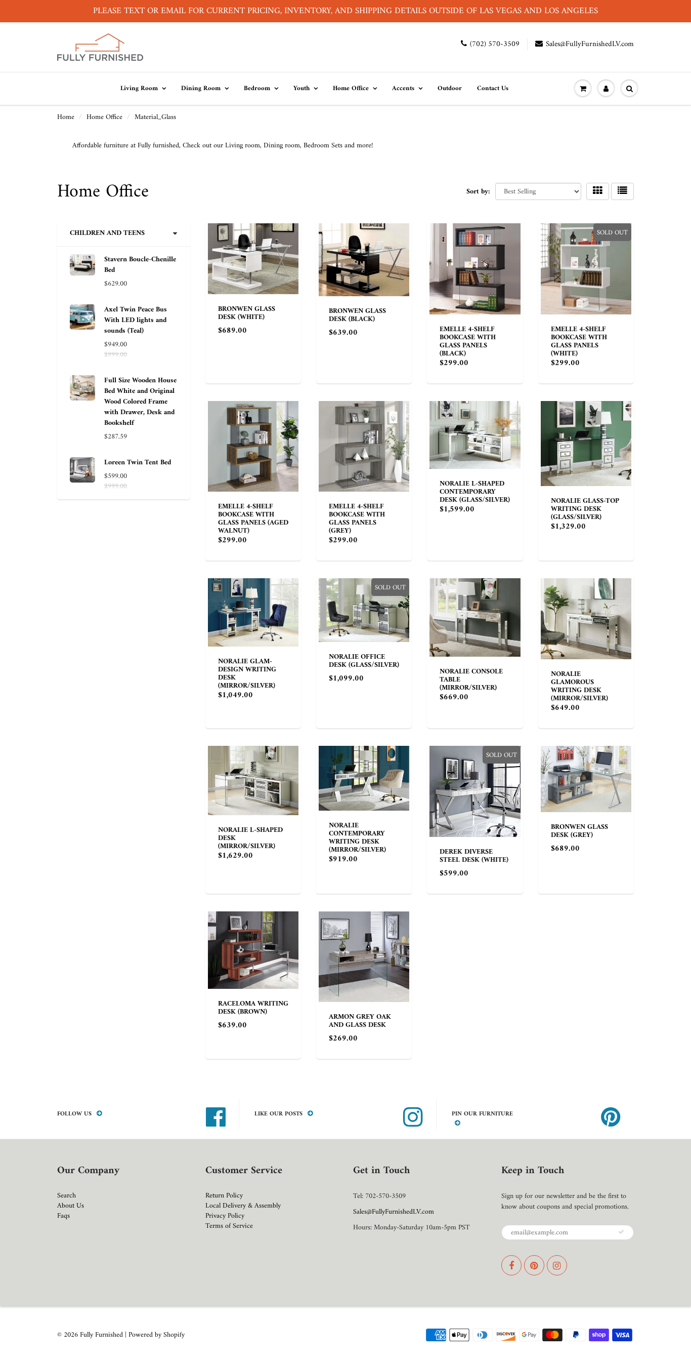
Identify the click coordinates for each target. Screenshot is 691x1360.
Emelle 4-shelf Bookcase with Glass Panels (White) (579, 341)
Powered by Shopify (156, 1335)
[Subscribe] (621, 1232)
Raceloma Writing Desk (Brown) (253, 1007)
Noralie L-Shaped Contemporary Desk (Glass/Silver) (475, 491)
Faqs (63, 1216)
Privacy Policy (224, 1216)
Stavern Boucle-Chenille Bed (140, 264)
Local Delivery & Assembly (243, 1205)
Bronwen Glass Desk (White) (246, 313)
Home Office (351, 88)
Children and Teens (107, 233)
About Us (70, 1205)
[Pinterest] (534, 1265)
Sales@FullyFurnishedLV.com (590, 44)
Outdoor (450, 88)
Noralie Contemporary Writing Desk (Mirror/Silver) (357, 837)
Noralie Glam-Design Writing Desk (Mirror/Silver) (247, 673)
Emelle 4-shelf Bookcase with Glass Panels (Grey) (357, 518)
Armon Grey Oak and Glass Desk (360, 1021)
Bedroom (257, 88)
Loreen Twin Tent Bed (137, 462)
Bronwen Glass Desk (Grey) (579, 831)
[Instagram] (557, 1265)
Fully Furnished (102, 1335)
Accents (403, 88)
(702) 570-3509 (495, 44)
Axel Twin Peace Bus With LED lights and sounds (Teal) (135, 320)
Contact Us (492, 88)
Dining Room (201, 88)
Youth (301, 88)
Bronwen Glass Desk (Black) (357, 315)
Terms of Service (229, 1226)
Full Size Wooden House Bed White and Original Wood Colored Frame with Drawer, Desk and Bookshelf (140, 401)
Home (65, 117)
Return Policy (224, 1195)
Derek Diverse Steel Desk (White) (474, 856)
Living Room (139, 88)
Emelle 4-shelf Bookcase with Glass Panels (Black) (468, 341)
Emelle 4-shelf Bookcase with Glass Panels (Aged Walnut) (253, 518)
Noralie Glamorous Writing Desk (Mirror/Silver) (579, 686)
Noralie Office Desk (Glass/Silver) (364, 661)
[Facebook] (511, 1265)
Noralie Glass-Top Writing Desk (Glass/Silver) (585, 509)
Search (66, 1195)
